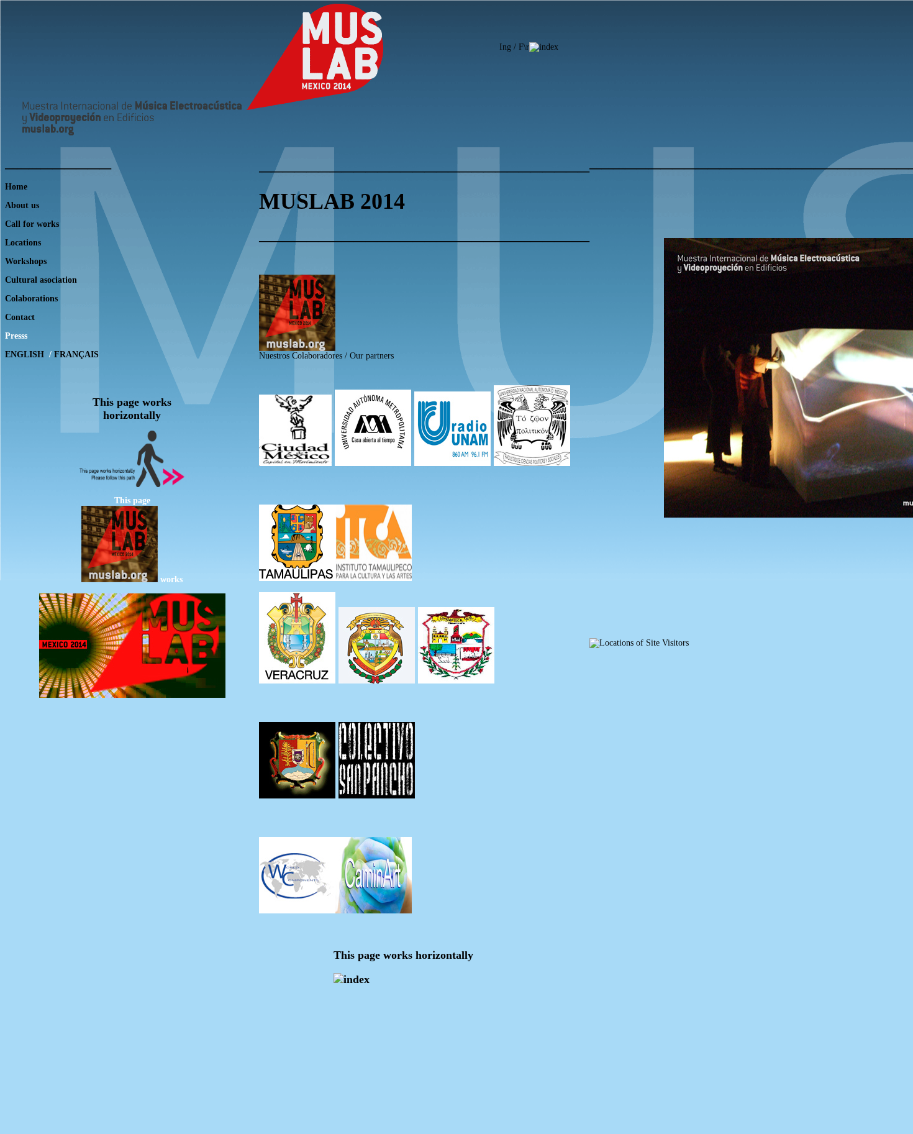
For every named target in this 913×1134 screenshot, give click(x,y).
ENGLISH (26, 354)
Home (16, 186)
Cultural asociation (41, 280)
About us (22, 205)
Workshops (26, 261)
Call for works (32, 224)
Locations (23, 242)
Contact (20, 317)
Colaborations (31, 298)
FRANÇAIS (76, 354)
